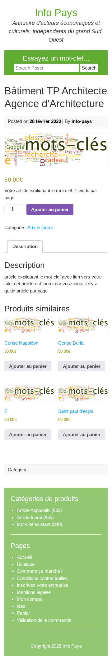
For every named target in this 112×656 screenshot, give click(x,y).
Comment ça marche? (40, 571)
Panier (23, 613)
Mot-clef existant (33, 524)
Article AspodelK (33, 510)
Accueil (24, 557)
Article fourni (40, 227)
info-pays (82, 121)
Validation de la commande (44, 620)
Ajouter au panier (50, 209)
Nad (21, 606)
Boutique (26, 564)
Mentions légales (34, 592)
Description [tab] (25, 246)
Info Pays (56, 12)
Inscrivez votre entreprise (42, 585)
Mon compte (29, 599)
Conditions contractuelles (42, 578)
